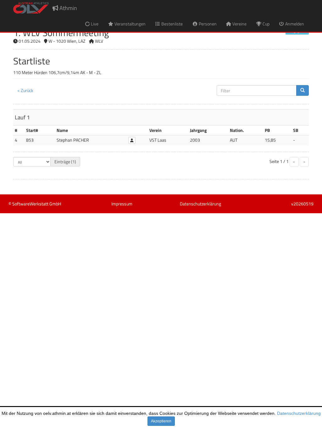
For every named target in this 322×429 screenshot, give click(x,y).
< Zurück (25, 90)
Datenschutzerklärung (299, 413)
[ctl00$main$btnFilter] (302, 90)
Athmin (67, 8)
